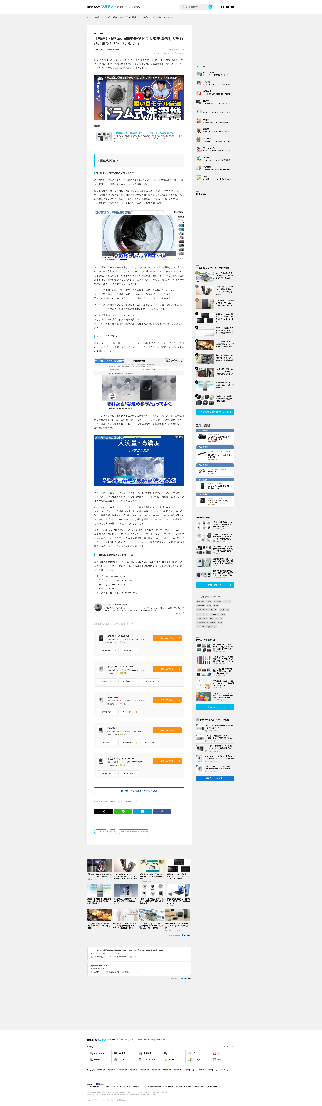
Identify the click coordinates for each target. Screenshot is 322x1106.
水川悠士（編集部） (108, 50)
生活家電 (219, 92)
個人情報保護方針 (154, 1087)
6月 (123, 1070)
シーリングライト (202, 614)
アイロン (227, 601)
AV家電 (219, 82)
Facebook (222, 7)
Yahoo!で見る (128, 650)
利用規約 (127, 1087)
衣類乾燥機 (200, 601)
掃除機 (209, 601)
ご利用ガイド (117, 1087)
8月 (101, 1070)
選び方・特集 (98, 33)
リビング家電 (101, 831)
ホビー (219, 120)
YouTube (232, 7)
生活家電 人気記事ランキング (215, 412)
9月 (224, 1070)
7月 (112, 1070)
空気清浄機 (200, 605)
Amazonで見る (106, 681)
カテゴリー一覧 (228, 1047)
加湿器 (216, 605)
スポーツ (219, 139)
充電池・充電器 (224, 610)
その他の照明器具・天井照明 (206, 623)
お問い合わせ (168, 1087)
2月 (167, 1070)
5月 (134, 1070)
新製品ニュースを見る (214, 778)
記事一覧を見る (214, 585)
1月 (178, 1070)
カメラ (219, 101)
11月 (201, 1070)
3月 (156, 1070)
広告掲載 (187, 1087)
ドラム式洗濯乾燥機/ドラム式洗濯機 (133, 831)
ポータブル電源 (202, 618)
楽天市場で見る (107, 650)
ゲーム (218, 111)
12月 (189, 1070)
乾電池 (220, 623)
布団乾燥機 (217, 601)
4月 (145, 1070)
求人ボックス (186, 979)
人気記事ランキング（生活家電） (213, 268)
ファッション (219, 149)
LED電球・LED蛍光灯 (218, 614)
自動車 (219, 130)
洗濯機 (112, 831)
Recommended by (175, 935)
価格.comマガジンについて (99, 1087)
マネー (216, 158)
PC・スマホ (219, 73)
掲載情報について (139, 1087)
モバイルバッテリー (216, 618)
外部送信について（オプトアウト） (206, 1087)
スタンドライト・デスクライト (206, 627)
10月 (212, 1070)
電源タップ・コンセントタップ (206, 610)
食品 (219, 177)
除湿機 (209, 605)
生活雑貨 (219, 168)
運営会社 (178, 1087)
